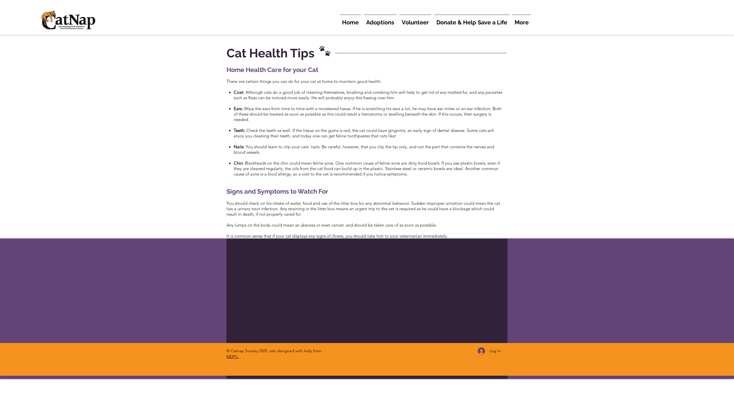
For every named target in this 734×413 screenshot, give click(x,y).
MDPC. (233, 356)
